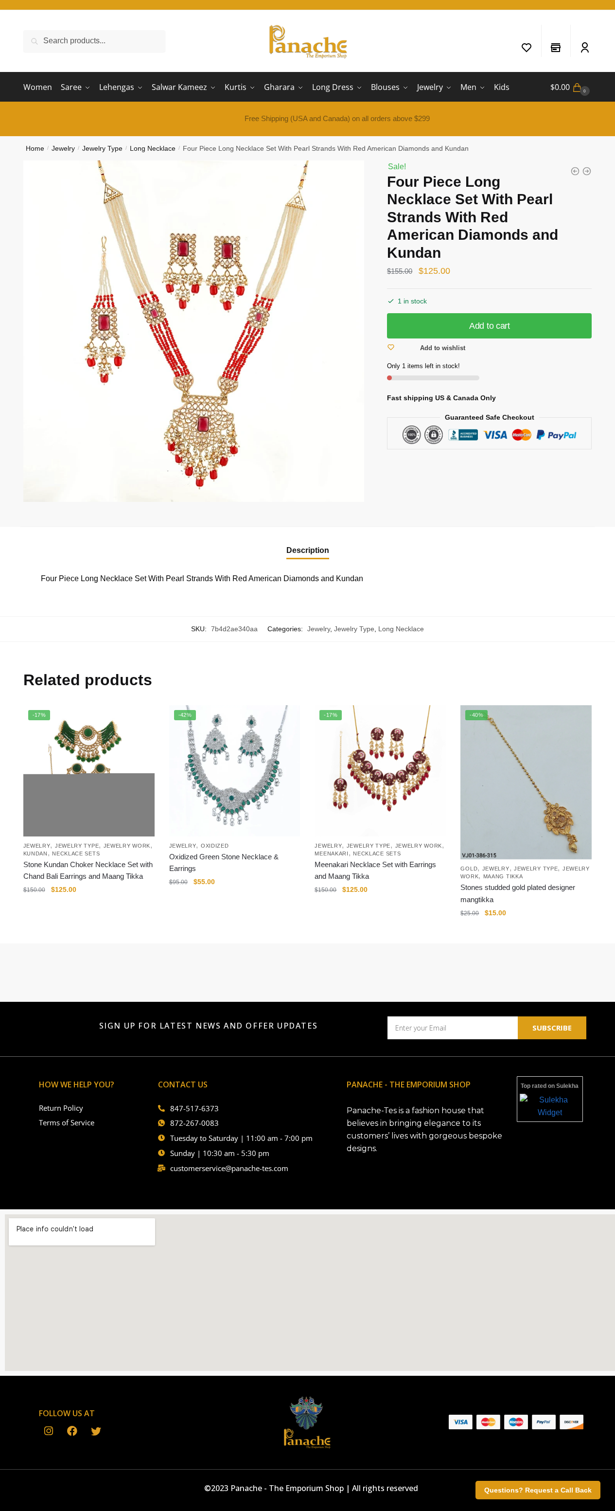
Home (35, 148)
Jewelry (63, 148)
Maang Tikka (503, 876)
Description (307, 550)
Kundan (35, 853)
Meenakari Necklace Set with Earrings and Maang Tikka (375, 870)
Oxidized (215, 846)
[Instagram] (48, 1431)
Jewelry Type (102, 148)
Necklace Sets (76, 853)
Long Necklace (153, 148)
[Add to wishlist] (142, 717)
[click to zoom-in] (194, 331)
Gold (468, 868)
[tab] (307, 542)
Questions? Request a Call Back (538, 1490)
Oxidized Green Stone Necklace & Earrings (224, 862)
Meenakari (331, 853)
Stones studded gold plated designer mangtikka (517, 893)
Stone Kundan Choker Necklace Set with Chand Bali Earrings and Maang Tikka (88, 870)
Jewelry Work (127, 846)
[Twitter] (96, 1431)
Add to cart (489, 326)
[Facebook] (72, 1431)
